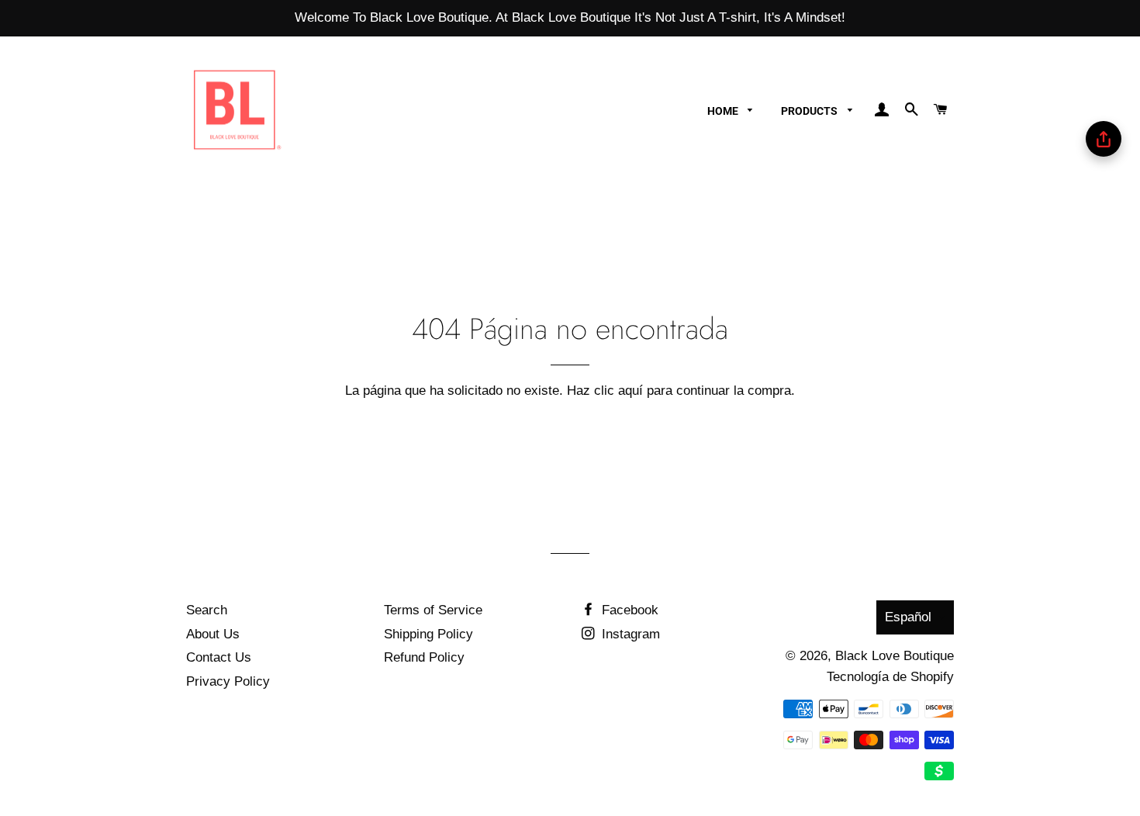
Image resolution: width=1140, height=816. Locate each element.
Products (810, 111)
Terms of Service (433, 610)
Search (206, 610)
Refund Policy (424, 657)
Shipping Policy (428, 634)
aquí (630, 390)
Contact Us (218, 657)
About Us (213, 634)
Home (724, 111)
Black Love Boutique (894, 655)
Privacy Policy (228, 681)
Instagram (629, 634)
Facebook (628, 610)
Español (908, 617)
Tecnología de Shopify (890, 676)
